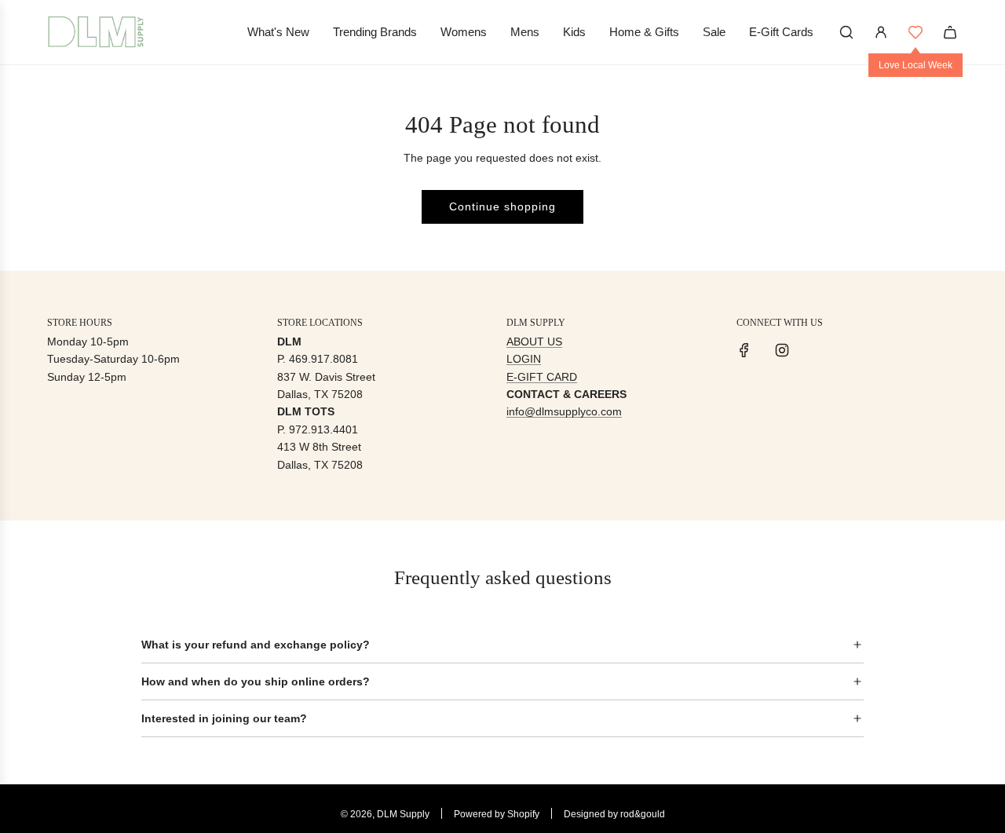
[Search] (846, 32)
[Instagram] (782, 350)
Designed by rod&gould (614, 814)
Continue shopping (502, 206)
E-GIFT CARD (541, 377)
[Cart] (950, 32)
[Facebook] (744, 350)
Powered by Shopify (496, 814)
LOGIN (523, 359)
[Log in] (881, 32)
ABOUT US (534, 341)
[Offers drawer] (915, 32)
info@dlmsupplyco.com (564, 411)
